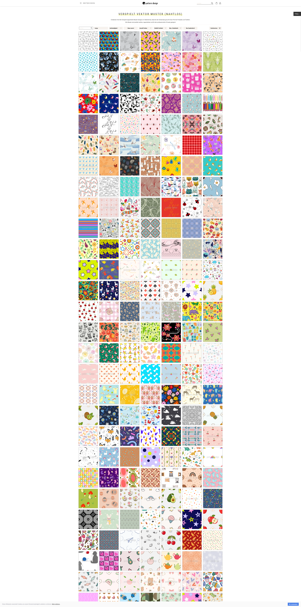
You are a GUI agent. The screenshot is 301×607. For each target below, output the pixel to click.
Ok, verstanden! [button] (293, 604)
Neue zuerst (131, 28)
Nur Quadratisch (190, 28)
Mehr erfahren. (56, 604)
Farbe (96, 28)
